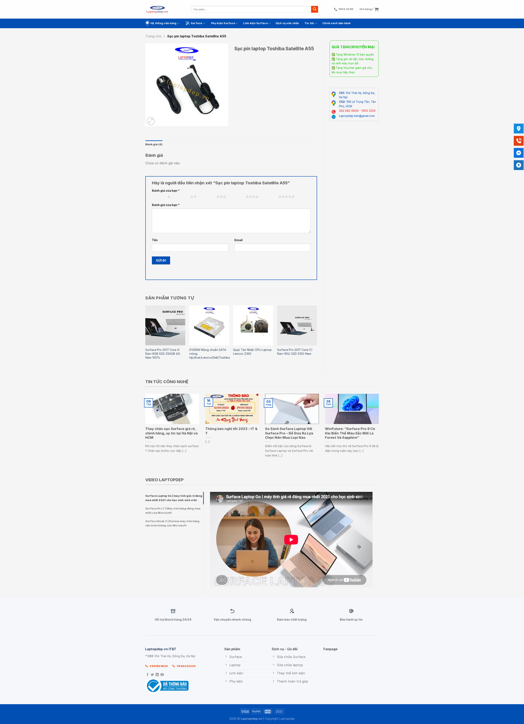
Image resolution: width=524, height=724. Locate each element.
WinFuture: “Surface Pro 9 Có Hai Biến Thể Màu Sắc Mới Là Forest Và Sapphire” (350, 433)
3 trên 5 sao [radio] (207, 196)
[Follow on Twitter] (152, 675)
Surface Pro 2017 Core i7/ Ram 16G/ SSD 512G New (294, 351)
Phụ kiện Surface (223, 23)
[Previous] (145, 336)
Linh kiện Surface (255, 23)
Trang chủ (153, 36)
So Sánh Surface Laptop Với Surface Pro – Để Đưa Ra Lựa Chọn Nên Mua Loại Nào (289, 433)
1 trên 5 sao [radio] (158, 196)
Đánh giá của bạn (166, 190)
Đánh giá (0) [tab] (153, 144)
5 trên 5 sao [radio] (269, 196)
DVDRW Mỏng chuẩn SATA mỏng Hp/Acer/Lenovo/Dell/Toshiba (209, 353)
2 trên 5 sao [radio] (181, 196)
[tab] (174, 498)
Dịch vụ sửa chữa (287, 23)
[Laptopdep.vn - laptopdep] (157, 9)
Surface (196, 23)
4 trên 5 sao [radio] (237, 196)
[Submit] (314, 9)
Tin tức (309, 23)
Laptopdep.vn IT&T (160, 649)
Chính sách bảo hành (336, 23)
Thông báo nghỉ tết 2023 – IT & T (231, 431)
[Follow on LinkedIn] (157, 675)
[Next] (317, 336)
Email (238, 240)
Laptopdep (287, 718)
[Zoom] (151, 121)
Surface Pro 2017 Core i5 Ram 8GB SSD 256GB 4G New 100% (162, 353)
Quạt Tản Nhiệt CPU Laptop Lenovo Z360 (252, 351)
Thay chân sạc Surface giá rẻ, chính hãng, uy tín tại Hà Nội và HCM (171, 433)
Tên (155, 240)
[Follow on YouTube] (162, 675)
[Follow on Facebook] (147, 675)
